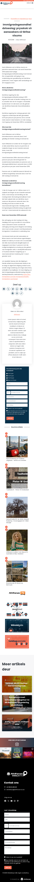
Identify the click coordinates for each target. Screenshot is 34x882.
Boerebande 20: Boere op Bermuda (14, 584)
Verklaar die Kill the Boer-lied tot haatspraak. (17, 684)
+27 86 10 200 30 (11, 787)
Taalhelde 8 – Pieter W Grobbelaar (17, 490)
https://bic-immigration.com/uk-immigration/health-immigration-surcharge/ (16, 277)
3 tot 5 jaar (11, 376)
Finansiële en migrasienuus (19, 19)
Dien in (10, 418)
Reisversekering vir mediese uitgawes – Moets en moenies (16, 459)
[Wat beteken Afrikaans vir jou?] (5, 753)
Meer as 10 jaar (12, 380)
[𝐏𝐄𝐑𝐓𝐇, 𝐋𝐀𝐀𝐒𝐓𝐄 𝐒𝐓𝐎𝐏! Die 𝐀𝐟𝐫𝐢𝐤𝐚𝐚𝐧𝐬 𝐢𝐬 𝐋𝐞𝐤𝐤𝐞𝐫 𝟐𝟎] (17, 753)
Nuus (30, 19)
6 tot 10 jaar (11, 378)
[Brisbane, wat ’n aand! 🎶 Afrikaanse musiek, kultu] (28, 753)
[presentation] (17, 446)
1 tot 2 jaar (10, 373)
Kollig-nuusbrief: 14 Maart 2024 (17, 723)
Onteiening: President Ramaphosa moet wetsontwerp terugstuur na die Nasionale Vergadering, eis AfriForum (17, 699)
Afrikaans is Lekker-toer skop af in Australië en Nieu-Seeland (17, 553)
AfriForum (17, 314)
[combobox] (8, 392)
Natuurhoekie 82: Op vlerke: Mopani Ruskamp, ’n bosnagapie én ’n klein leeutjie (17, 520)
